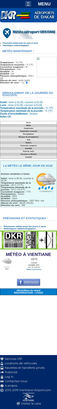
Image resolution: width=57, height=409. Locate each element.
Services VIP (13, 359)
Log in (9, 377)
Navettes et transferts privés (25, 368)
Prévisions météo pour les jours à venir (20, 43)
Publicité (11, 372)
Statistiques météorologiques (16, 45)
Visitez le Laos (31, 403)
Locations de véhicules (21, 363)
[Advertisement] (28, 326)
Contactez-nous (16, 381)
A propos (11, 385)
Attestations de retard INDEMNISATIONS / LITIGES (28, 291)
